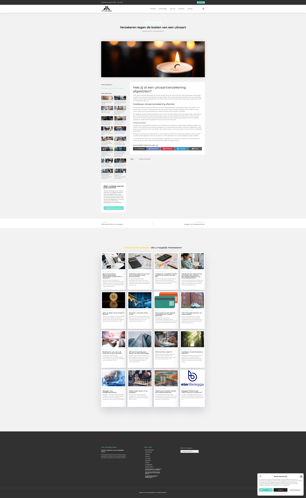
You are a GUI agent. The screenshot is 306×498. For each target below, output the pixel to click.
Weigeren (280, 490)
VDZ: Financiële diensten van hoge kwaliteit (192, 313)
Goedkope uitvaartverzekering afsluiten (113, 88)
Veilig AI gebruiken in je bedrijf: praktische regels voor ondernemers (120, 165)
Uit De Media (163, 9)
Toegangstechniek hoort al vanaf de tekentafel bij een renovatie (120, 102)
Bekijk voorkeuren (295, 490)
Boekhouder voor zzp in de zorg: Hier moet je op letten (112, 352)
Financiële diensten (153, 23)
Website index (149, 467)
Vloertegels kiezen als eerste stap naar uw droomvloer (119, 113)
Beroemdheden (149, 450)
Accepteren (266, 490)
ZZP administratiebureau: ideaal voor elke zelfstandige (139, 352)
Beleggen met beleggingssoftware (110, 391)
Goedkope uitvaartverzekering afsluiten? (192, 352)
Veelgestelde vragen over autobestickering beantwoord (106, 143)
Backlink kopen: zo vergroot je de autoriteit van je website (153, 469)
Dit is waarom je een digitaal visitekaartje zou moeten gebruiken (165, 314)
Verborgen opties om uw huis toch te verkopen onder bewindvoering (139, 275)
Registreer (148, 460)
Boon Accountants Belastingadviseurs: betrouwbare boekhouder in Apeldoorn (112, 276)
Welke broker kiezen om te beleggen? (138, 391)
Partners (153, 9)
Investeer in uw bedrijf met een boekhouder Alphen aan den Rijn (166, 275)
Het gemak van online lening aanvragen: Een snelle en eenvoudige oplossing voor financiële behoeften (192, 276)
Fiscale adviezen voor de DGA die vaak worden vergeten (107, 102)
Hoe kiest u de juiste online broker (138, 313)
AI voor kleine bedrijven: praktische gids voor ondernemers (151, 476)
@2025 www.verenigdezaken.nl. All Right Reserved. (153, 492)
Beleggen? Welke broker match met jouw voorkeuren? (192, 391)
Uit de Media (148, 452)
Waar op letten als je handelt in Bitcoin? (113, 313)
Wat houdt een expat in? (163, 352)
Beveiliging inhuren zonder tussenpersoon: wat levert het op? (106, 123)
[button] (301, 476)
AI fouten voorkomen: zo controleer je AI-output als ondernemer (106, 165)
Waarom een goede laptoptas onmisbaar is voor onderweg (119, 123)
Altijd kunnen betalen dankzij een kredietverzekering (165, 391)
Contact (190, 9)
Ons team (181, 9)
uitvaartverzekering (144, 159)
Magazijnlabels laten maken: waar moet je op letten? (107, 133)
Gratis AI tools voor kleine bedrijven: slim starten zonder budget (119, 143)
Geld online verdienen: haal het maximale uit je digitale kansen (152, 472)
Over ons (172, 9)
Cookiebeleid (276, 493)
